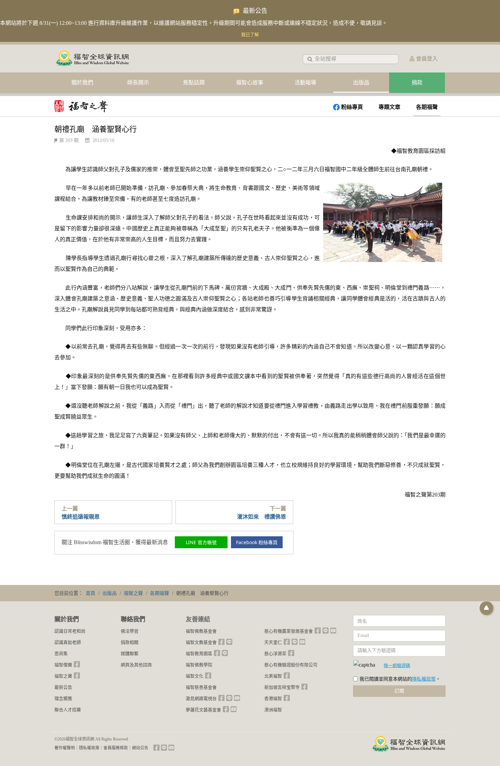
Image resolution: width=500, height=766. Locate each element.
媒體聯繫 (129, 653)
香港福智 (273, 698)
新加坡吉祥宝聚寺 (282, 687)
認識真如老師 (67, 642)
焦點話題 (194, 82)
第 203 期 (69, 140)
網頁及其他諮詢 (136, 664)
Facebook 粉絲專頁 (257, 542)
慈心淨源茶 (275, 653)
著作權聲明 (64, 748)
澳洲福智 (273, 709)
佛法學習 (129, 631)
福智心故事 (249, 82)
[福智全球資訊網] (91, 59)
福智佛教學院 (199, 664)
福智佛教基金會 (201, 631)
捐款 (417, 82)
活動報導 (305, 82)
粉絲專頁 (352, 107)
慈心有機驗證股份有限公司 (290, 664)
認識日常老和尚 (69, 631)
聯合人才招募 (67, 709)
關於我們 (82, 82)
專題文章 (389, 107)
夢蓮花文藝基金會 (203, 709)
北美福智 (273, 676)
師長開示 (138, 82)
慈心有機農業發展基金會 (288, 631)
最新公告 (63, 687)
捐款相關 (129, 642)
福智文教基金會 (201, 642)
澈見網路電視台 (201, 698)
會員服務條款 (115, 748)
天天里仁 (273, 642)
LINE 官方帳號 (201, 542)
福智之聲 (63, 676)
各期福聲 (427, 107)
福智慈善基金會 (201, 687)
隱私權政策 (424, 679)
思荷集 (61, 653)
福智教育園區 (199, 653)
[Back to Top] (486, 608)
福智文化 (194, 676)
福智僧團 (63, 664)
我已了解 (250, 34)
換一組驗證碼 (397, 665)
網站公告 (140, 748)
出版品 (361, 82)
